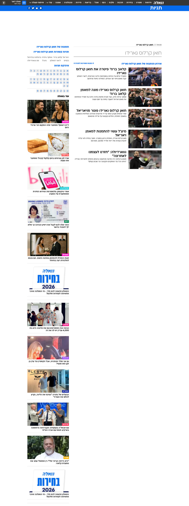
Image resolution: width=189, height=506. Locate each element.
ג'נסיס (66, 60)
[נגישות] (4, 3)
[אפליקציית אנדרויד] (40, 8)
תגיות (159, 45)
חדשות (148, 3)
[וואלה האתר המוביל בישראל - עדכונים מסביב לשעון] (159, 2)
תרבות (120, 3)
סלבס (111, 3)
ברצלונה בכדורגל (34, 57)
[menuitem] (147, 2)
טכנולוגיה (68, 3)
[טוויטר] (33, 8)
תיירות (78, 3)
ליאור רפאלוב (55, 60)
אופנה (58, 3)
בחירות (129, 3)
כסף (104, 3)
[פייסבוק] (29, 8)
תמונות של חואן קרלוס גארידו (53, 47)
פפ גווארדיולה (33, 60)
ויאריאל (66, 57)
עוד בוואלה (63, 96)
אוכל (96, 3)
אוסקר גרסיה (47, 57)
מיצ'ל (44, 60)
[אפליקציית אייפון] (37, 8)
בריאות (88, 3)
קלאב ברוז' (57, 57)
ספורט (139, 3)
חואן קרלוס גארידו (144, 45)
